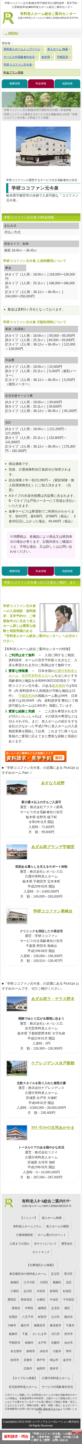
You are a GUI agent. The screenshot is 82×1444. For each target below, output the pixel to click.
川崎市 (12, 1325)
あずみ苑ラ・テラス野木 (53, 998)
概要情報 (14, 83)
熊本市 (54, 1368)
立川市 (55, 1316)
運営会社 (67, 1243)
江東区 (14, 1291)
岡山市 (54, 1360)
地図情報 (67, 83)
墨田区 (12, 1299)
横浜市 (68, 1316)
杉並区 (67, 1291)
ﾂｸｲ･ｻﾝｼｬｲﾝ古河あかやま (53, 1127)
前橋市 (29, 1342)
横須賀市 (55, 1325)
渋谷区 (41, 1291)
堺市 (69, 1351)
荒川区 (68, 1273)
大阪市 (57, 1351)
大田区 (44, 1282)
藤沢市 (25, 1325)
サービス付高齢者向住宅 (57, 1386)
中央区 (54, 1299)
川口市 (55, 1334)
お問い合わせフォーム (48, 1408)
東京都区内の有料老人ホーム (27, 1273)
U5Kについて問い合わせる (35, 756)
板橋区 (14, 1282)
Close (77, 1432)
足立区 (55, 1273)
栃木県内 (58, 685)
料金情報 (41, 83)
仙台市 (68, 1342)
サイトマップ (40, 1252)
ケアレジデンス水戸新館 (53, 1063)
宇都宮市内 (26, 696)
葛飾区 (57, 1282)
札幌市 (55, 1342)
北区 (69, 1282)
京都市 (28, 1360)
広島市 (28, 1368)
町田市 (42, 1316)
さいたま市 (39, 1334)
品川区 (28, 1291)
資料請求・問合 (16, 1436)
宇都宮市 (14, 1342)
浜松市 (44, 1351)
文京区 (55, 1308)
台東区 (41, 1299)
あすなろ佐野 (53, 783)
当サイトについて (45, 1243)
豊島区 (16, 1308)
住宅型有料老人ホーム (38, 675)
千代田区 (68, 1299)
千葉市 (70, 1325)
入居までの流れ (19, 1243)
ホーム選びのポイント (52, 1234)
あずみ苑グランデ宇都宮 (53, 846)
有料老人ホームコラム (27, 1226)
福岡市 (41, 1368)
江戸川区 (29, 1282)
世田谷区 (26, 1299)
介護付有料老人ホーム (56, 1378)
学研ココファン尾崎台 (53, 911)
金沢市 (67, 1360)
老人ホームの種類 (57, 1226)
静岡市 (30, 1351)
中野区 (29, 1308)
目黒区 (13, 1316)
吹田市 (14, 1360)
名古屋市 (16, 1351)
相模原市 (39, 1325)
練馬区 (42, 1308)
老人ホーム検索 (52, 1217)
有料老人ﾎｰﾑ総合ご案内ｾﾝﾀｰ (46, 1203)
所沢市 (68, 1334)
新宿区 (54, 1291)
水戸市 (42, 1342)
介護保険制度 (24, 1234)
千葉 (25, 1334)
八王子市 (27, 1316)
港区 (67, 1308)
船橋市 (13, 1334)
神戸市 (41, 1360)
